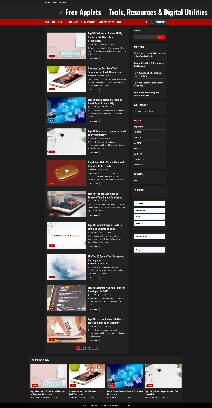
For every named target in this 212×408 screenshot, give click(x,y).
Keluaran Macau (142, 237)
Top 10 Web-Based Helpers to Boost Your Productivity (66, 141)
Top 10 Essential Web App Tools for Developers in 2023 (66, 298)
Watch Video (161, 22)
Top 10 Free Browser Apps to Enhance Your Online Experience (66, 204)
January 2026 (139, 164)
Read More (95, 58)
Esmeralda (93, 44)
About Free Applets (106, 22)
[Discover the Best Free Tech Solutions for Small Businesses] (87, 376)
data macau (140, 210)
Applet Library (71, 22)
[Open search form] (146, 22)
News (119, 22)
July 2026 (137, 132)
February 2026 (139, 159)
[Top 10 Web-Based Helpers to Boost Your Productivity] (163, 376)
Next (94, 348)
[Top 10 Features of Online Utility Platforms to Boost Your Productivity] (48, 376)
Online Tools (57, 22)
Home (47, 22)
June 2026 (137, 137)
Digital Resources (88, 22)
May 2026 (137, 143)
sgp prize (139, 204)
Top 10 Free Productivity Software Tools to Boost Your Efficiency (66, 329)
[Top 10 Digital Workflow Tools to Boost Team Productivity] (125, 376)
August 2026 (138, 126)
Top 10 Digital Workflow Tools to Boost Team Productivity (66, 110)
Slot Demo (140, 217)
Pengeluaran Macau (143, 250)
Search (137, 30)
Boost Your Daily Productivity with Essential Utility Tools (66, 173)
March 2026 (138, 154)
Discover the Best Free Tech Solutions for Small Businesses (66, 79)
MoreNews (114, 405)
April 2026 (138, 148)
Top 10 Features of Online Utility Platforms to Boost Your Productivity (66, 46)
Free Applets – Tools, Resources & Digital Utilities (136, 12)
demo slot (140, 223)
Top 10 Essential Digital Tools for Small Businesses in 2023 (66, 235)
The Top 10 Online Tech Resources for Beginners (66, 267)
